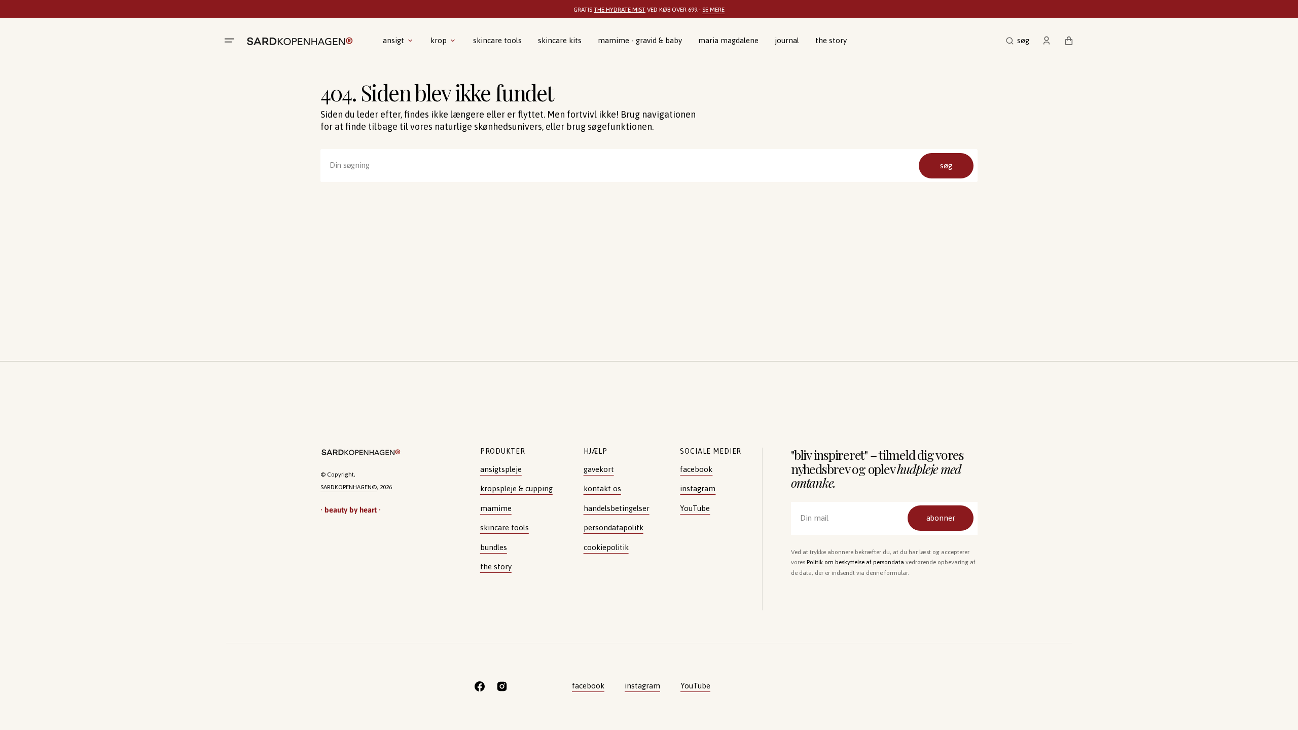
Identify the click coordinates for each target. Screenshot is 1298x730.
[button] (1017, 40)
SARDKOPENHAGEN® (348, 487)
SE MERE (713, 9)
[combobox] (649, 165)
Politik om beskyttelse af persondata (855, 562)
